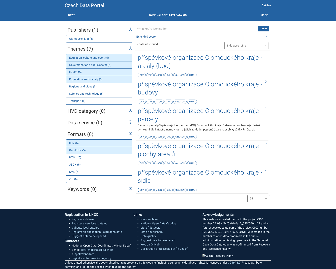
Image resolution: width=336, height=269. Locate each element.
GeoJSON (180, 75)
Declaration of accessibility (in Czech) (164, 248)
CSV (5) (74, 143)
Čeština (266, 5)
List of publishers (152, 232)
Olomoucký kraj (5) (81, 38)
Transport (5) (77, 101)
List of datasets (150, 227)
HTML (192, 75)
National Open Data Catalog (158, 223)
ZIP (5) (73, 179)
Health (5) (75, 72)
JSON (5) (75, 164)
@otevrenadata (84, 254)
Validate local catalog (85, 227)
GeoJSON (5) (77, 150)
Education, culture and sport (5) (89, 57)
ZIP (150, 75)
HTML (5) (75, 157)
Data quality (148, 236)
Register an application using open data (97, 232)
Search (263, 28)
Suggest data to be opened (89, 236)
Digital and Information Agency (91, 258)
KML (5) (74, 171)
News (71, 15)
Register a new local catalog (89, 223)
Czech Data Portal (84, 5)
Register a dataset (83, 219)
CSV (142, 75)
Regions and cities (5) (83, 86)
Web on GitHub (150, 244)
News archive (149, 219)
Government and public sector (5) (90, 65)
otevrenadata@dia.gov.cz (97, 249)
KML (168, 75)
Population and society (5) (86, 79)
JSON (159, 75)
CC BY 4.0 (234, 262)
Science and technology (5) (86, 93)
